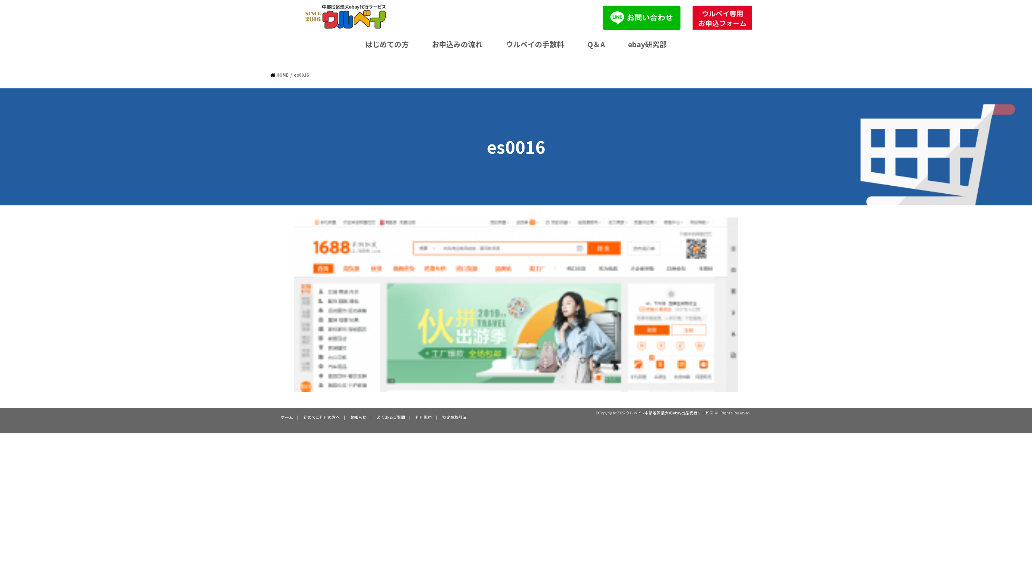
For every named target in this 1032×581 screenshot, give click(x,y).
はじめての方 (387, 44)
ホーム (287, 417)
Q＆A (596, 44)
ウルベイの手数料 (535, 44)
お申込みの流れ (457, 44)
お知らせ (358, 417)
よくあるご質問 (391, 417)
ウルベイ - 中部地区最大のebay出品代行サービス (670, 413)
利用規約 (424, 417)
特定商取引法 (454, 417)
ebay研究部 (647, 44)
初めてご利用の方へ (322, 417)
